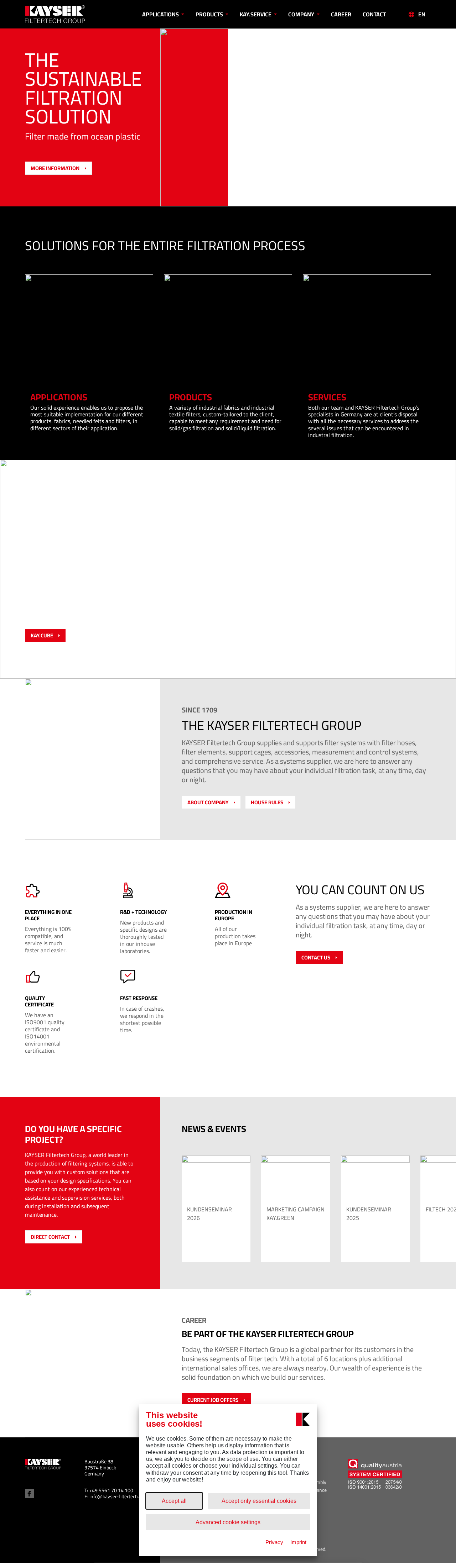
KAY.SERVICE (256, 14)
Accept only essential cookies (259, 1501)
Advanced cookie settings (228, 1522)
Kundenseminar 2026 (209, 1213)
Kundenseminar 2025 (368, 1213)
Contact (374, 14)
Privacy (274, 1542)
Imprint (298, 1542)
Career (341, 14)
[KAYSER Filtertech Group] (43, 1463)
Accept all (174, 1501)
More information (55, 168)
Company (301, 14)
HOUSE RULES (267, 802)
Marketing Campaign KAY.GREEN (295, 1213)
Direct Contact (50, 1237)
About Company (207, 802)
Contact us (315, 957)
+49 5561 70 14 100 (111, 1490)
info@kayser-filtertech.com (118, 1496)
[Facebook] (29, 1493)
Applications (161, 14)
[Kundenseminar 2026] (216, 1178)
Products (210, 14)
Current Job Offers (212, 1400)
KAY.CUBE (42, 635)
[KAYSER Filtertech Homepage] (75, 14)
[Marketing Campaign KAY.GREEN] (295, 1178)
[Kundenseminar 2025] (375, 1178)
